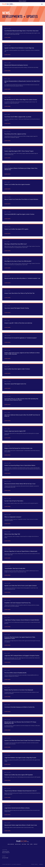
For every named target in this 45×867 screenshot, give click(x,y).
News (31, 844)
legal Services (11, 844)
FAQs (28, 844)
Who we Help (18, 844)
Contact (35, 844)
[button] (42, 4)
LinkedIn (41, 864)
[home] (8, 4)
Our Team (24, 844)
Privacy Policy (34, 864)
